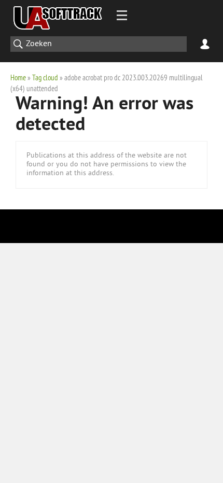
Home (18, 77)
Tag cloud (45, 77)
